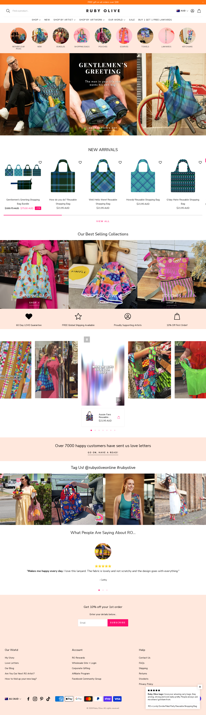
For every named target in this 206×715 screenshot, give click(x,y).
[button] (23, 10)
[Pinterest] (42, 699)
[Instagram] (35, 699)
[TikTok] (48, 699)
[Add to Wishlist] (40, 162)
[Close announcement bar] (203, 2)
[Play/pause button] (87, 339)
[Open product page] (23, 176)
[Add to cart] (118, 417)
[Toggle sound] (119, 400)
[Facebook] (28, 699)
